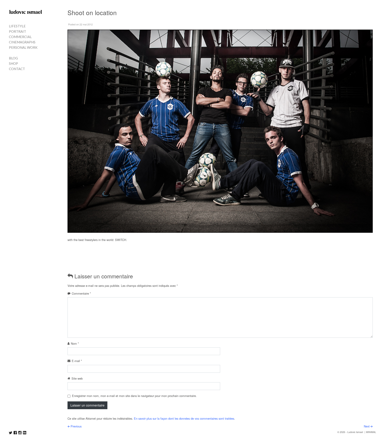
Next (367, 426)
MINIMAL (371, 432)
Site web (77, 378)
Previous (76, 426)
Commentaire (81, 293)
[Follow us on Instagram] (20, 432)
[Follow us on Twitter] (10, 432)
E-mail (77, 361)
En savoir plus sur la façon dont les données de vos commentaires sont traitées (184, 418)
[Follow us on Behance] (24, 432)
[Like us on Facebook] (15, 432)
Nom (75, 343)
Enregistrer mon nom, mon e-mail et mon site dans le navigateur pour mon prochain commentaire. (134, 396)
